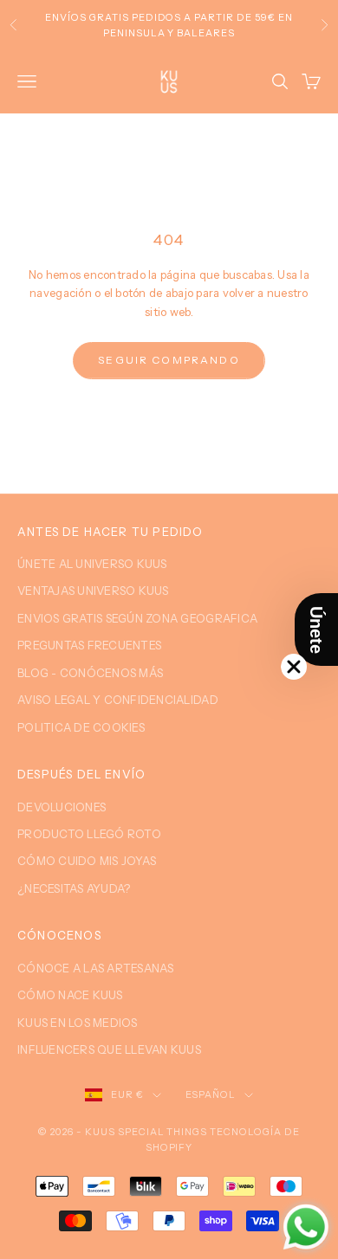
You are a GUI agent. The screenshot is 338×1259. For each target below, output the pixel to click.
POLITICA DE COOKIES (81, 727)
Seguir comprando (169, 359)
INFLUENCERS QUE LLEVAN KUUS (109, 1049)
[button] (316, 629)
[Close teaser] (294, 667)
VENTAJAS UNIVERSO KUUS (93, 590)
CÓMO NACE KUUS (70, 995)
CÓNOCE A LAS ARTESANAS (95, 968)
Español (211, 1094)
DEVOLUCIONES (61, 807)
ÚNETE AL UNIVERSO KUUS (92, 564)
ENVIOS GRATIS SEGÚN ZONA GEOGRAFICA (137, 618)
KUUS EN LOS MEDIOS (77, 1023)
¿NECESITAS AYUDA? (73, 888)
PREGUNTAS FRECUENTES (89, 645)
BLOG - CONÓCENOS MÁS (90, 673)
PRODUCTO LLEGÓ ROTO (89, 834)
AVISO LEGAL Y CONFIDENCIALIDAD (117, 700)
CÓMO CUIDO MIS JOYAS (86, 861)
